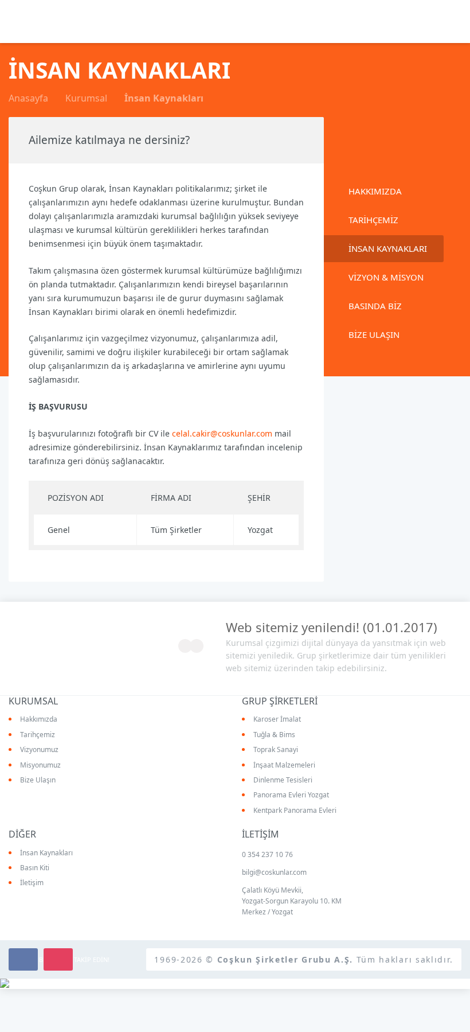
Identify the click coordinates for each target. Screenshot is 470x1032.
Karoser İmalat (277, 719)
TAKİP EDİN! (58, 959)
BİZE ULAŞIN (373, 334)
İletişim (32, 883)
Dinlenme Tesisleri (282, 780)
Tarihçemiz (37, 735)
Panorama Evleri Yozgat (291, 795)
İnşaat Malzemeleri (284, 765)
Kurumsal (86, 98)
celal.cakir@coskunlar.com (222, 433)
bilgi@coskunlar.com (274, 872)
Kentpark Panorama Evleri (294, 811)
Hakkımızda (38, 719)
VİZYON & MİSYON (386, 277)
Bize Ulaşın (38, 780)
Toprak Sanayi (275, 750)
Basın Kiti (34, 868)
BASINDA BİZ (375, 305)
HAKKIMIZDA (375, 191)
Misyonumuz (40, 765)
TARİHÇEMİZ (373, 219)
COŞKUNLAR (40, 20)
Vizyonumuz (39, 750)
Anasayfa (28, 98)
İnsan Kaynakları (46, 853)
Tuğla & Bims (274, 735)
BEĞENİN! (23, 959)
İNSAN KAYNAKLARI (387, 248)
